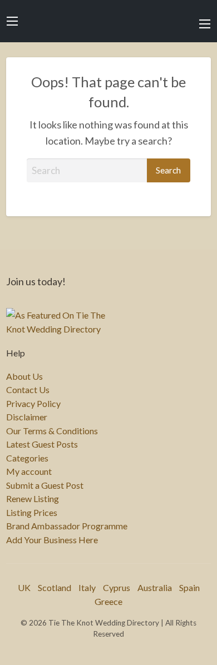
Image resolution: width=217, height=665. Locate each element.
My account (29, 471)
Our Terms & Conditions (52, 430)
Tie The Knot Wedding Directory (108, 21)
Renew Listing (32, 498)
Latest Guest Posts (42, 444)
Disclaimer (26, 417)
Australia (154, 587)
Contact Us (28, 389)
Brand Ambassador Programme (66, 526)
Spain (189, 587)
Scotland (54, 587)
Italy (87, 587)
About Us (24, 376)
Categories (27, 458)
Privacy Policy (33, 403)
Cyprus (116, 587)
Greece (108, 601)
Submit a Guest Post (44, 485)
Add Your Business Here (52, 539)
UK (24, 587)
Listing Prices (31, 512)
